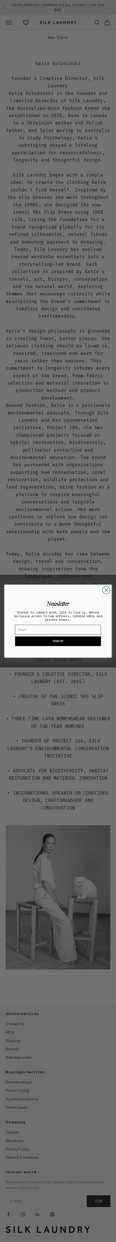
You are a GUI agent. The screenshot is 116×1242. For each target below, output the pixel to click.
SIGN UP (58, 641)
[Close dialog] (106, 590)
